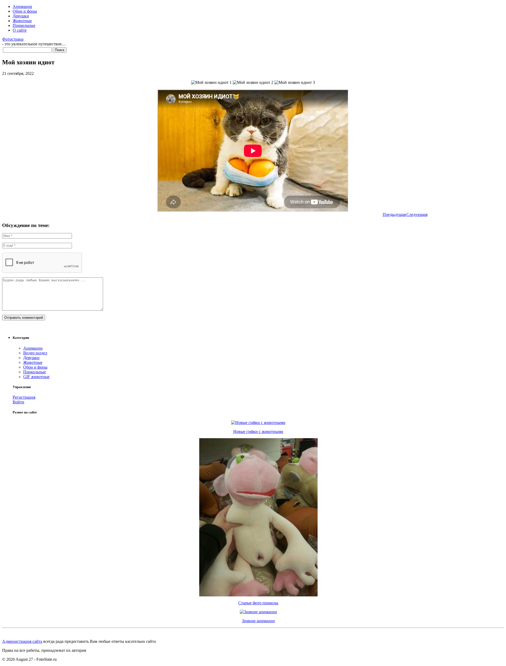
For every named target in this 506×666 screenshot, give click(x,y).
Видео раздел (35, 353)
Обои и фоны (25, 11)
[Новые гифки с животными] (258, 422)
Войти (18, 402)
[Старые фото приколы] (258, 595)
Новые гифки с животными (258, 431)
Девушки (21, 16)
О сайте (20, 30)
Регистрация (24, 397)
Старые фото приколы (258, 603)
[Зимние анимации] (258, 612)
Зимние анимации (258, 621)
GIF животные (36, 376)
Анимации (22, 6)
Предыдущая (394, 214)
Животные (22, 20)
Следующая (416, 214)
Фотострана (12, 39)
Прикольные (24, 25)
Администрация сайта (22, 641)
